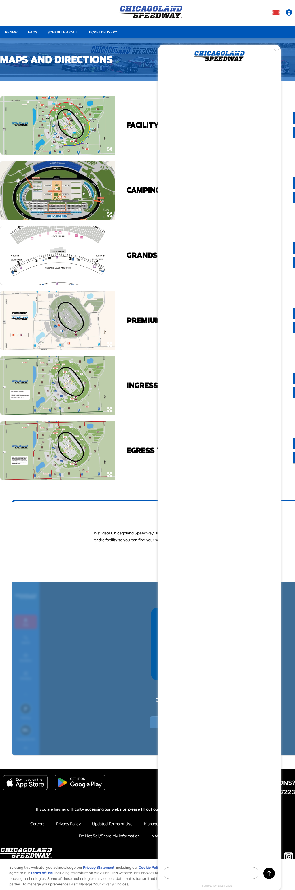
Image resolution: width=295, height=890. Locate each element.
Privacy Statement (98, 867)
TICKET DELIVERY (102, 32)
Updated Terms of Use (112, 823)
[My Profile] (289, 13)
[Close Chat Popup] (276, 50)
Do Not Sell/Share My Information (109, 836)
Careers (37, 823)
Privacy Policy (68, 823)
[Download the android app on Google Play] (80, 788)
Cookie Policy (150, 867)
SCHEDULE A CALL (63, 32)
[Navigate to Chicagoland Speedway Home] (151, 13)
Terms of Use (42, 873)
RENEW (11, 32)
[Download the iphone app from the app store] (25, 788)
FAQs (32, 32)
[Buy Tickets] (276, 13)
